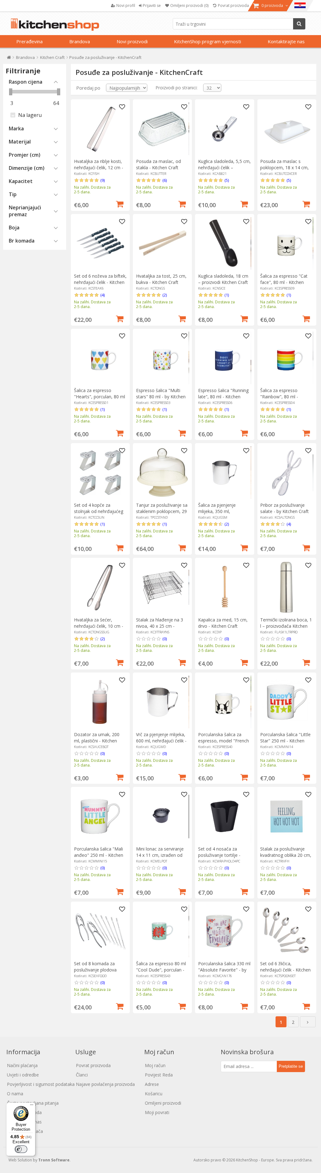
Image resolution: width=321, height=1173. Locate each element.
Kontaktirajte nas (286, 41)
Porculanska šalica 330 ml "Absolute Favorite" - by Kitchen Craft (224, 970)
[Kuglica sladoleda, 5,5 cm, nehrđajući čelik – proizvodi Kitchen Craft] (224, 128)
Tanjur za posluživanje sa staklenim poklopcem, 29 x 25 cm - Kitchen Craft (161, 511)
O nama (15, 1094)
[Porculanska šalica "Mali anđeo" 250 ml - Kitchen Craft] (100, 816)
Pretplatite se (291, 1066)
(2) (164, 295)
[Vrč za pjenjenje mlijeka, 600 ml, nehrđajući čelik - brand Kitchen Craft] (162, 702)
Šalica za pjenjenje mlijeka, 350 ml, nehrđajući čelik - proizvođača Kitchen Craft (224, 514)
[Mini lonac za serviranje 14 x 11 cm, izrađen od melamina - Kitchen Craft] (162, 816)
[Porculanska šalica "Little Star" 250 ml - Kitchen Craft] (286, 702)
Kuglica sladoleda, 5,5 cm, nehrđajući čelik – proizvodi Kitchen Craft (224, 167)
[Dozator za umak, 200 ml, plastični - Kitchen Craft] (100, 702)
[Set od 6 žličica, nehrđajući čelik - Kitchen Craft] (286, 931)
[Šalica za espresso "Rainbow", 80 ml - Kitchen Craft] (286, 358)
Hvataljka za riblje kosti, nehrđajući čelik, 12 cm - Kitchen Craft (98, 167)
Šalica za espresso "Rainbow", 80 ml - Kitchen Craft (279, 396)
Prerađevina (29, 41)
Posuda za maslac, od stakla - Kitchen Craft (158, 164)
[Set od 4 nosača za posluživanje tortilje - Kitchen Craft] (224, 816)
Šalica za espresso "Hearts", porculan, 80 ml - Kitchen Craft (99, 396)
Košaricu (153, 1094)
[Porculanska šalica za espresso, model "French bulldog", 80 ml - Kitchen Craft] (224, 702)
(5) (226, 180)
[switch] (21, 1149)
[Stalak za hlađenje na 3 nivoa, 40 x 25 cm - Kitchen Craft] (162, 587)
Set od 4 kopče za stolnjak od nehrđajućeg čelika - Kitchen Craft (98, 511)
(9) (102, 180)
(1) (226, 295)
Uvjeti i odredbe (23, 1075)
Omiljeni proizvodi (163, 1103)
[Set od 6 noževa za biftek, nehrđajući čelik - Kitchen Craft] (100, 243)
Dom (9, 58)
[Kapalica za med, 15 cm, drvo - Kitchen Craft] (224, 587)
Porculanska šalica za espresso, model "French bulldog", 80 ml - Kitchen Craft (223, 743)
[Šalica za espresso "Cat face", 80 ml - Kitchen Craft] (286, 243)
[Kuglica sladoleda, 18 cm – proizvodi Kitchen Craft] (224, 243)
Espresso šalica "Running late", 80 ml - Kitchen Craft (223, 396)
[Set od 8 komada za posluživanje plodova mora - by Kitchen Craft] (100, 931)
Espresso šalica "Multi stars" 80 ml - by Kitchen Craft (161, 396)
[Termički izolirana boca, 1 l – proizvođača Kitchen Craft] (286, 587)
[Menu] (31, 1106)
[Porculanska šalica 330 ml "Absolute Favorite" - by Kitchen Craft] (224, 931)
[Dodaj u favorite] (122, 107)
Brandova (79, 41)
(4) (102, 295)
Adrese (152, 1084)
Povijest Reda (159, 1075)
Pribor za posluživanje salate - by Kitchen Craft (284, 508)
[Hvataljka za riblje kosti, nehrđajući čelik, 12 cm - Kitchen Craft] (100, 128)
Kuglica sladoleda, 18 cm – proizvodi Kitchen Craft (223, 279)
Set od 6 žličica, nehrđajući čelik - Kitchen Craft (285, 970)
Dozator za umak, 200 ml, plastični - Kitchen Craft (96, 740)
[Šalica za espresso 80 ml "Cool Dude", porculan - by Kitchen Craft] (162, 931)
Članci (82, 1075)
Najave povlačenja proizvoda (105, 1084)
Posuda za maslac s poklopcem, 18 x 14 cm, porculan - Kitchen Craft (284, 167)
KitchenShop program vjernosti (207, 41)
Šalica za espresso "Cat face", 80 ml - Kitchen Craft (284, 282)
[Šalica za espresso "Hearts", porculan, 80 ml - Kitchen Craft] (100, 358)
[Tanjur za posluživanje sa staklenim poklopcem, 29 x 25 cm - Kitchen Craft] (162, 472)
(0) (164, 638)
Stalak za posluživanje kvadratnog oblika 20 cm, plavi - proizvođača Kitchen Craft (285, 858)
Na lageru (30, 115)
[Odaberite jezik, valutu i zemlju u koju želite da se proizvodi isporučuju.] (300, 5)
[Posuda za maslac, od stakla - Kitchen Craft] (162, 128)
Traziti (299, 23)
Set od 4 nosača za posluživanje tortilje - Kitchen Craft (219, 855)
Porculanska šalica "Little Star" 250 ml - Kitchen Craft (285, 740)
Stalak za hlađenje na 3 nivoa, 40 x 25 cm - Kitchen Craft (159, 626)
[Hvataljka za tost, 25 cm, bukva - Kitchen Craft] (162, 243)
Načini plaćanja (22, 1065)
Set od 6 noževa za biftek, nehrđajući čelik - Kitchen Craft (100, 282)
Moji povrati (157, 1112)
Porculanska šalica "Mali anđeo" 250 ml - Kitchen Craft (98, 855)
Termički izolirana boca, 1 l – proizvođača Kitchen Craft (286, 626)
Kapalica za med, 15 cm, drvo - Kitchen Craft (223, 623)
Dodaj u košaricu (119, 203)
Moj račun (155, 1065)
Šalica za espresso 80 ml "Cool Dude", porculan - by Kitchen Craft (161, 970)
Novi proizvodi (132, 41)
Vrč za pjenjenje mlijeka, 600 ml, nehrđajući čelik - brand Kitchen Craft (161, 740)
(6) (164, 180)
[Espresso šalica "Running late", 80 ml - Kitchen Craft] (224, 358)
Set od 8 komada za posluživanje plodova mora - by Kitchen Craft (97, 970)
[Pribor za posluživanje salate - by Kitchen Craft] (286, 472)
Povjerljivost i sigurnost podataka (41, 1084)
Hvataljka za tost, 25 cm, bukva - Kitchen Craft (161, 279)
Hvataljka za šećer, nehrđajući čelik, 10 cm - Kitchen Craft (98, 626)
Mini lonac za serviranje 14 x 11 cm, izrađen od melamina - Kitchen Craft (161, 855)
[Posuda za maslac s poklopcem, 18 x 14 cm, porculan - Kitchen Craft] (286, 128)
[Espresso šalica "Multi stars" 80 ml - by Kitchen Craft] (162, 358)
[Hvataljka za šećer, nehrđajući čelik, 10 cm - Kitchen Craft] (100, 587)
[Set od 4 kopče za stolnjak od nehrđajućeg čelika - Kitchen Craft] (100, 472)
